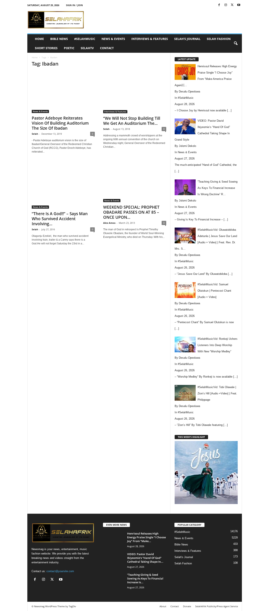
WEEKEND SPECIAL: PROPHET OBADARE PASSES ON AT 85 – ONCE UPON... (131, 212)
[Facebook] (219, 5)
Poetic (69, 48)
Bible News (59, 39)
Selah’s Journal (187, 39)
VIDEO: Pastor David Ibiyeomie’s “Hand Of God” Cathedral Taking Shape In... (145, 558)
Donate (187, 606)
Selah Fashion (219, 39)
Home (39, 39)
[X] (232, 5)
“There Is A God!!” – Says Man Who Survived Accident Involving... (60, 218)
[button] (235, 43)
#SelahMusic (84, 39)
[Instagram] (225, 5)
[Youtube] (238, 5)
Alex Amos (109, 222)
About (163, 606)
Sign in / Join (74, 5)
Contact (107, 48)
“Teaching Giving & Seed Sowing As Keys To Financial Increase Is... (145, 578)
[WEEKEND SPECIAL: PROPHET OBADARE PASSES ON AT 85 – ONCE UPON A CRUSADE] (134, 181)
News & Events (113, 39)
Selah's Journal (183, 557)
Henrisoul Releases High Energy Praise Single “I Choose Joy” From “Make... (146, 537)
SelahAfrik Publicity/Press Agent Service (216, 606)
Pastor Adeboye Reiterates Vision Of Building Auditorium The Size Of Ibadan (60, 123)
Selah (35, 133)
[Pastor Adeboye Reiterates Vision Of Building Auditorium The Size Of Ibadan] (63, 92)
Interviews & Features (149, 39)
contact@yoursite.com (60, 571)
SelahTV (87, 48)
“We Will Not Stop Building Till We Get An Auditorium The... (131, 121)
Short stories (46, 48)
